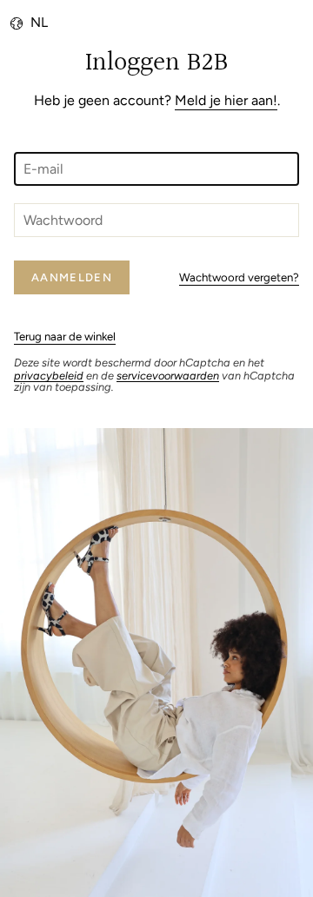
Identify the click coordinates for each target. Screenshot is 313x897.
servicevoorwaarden (168, 375)
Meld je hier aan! (226, 100)
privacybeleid (48, 375)
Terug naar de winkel (65, 336)
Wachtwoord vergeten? (239, 277)
